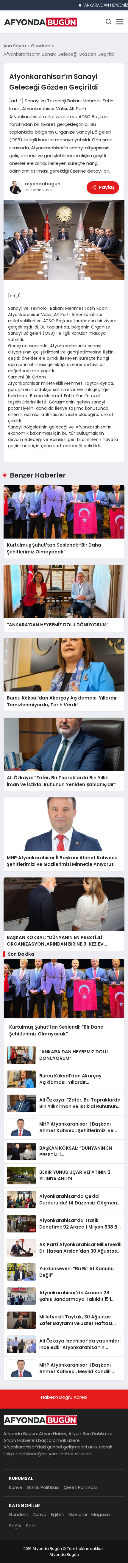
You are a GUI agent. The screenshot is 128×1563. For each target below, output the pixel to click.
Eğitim (57, 1514)
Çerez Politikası (80, 1487)
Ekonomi (78, 1514)
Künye (15, 1487)
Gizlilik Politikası (43, 1487)
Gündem (18, 1514)
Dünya (39, 1514)
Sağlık (15, 1526)
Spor (31, 1526)
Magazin (100, 1514)
